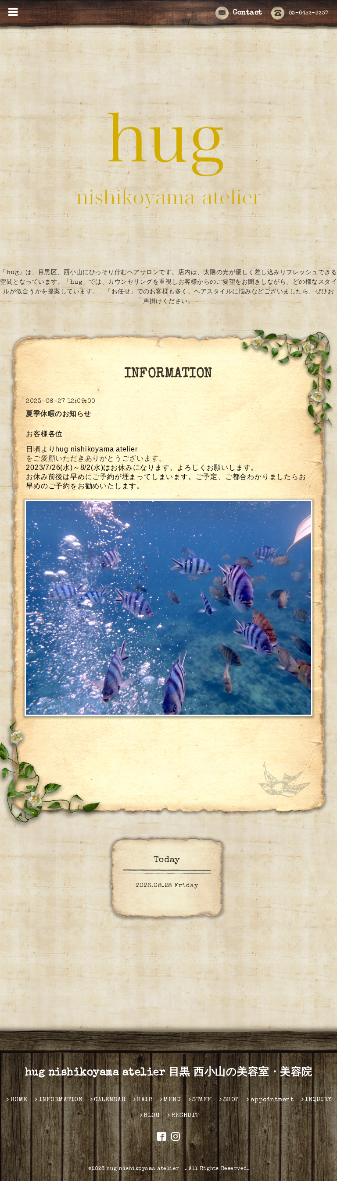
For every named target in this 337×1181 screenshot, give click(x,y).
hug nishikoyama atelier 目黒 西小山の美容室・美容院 (168, 1073)
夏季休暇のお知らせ (58, 414)
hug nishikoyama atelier (146, 1169)
